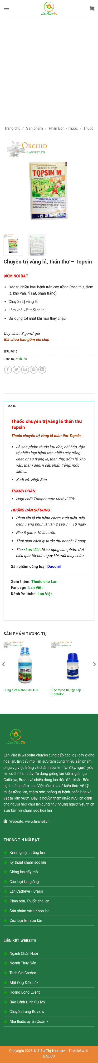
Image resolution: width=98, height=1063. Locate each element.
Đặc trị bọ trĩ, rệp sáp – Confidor (67, 692)
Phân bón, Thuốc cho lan (29, 901)
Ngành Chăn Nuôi (24, 953)
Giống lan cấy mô (24, 872)
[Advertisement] (49, 68)
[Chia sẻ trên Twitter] (16, 370)
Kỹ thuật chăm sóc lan (28, 862)
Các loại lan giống (24, 881)
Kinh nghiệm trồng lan (27, 852)
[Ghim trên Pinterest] (34, 370)
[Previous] (11, 184)
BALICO (49, 1056)
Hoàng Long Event (25, 992)
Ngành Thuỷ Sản (23, 963)
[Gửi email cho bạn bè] (25, 370)
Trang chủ (12, 128)
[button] (6, 8)
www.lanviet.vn (37, 821)
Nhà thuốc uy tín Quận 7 (29, 1021)
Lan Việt (35, 587)
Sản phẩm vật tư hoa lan (29, 911)
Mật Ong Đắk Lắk (24, 982)
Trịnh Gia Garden (23, 973)
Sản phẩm (34, 128)
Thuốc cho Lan (44, 581)
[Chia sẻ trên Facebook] (8, 370)
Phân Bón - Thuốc (63, 128)
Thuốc (88, 128)
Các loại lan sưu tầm (26, 920)
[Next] (86, 184)
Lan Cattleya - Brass (26, 891)
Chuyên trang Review (27, 1011)
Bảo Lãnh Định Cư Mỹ (27, 1002)
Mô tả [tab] (11, 406)
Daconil (54, 566)
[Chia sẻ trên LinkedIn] (42, 370)
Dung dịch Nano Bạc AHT (21, 690)
